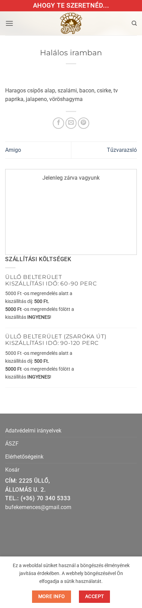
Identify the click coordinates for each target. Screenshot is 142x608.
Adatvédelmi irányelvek (33, 430)
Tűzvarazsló (122, 150)
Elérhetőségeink (24, 456)
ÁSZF (12, 443)
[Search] (134, 23)
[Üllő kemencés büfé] (71, 23)
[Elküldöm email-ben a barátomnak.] (71, 123)
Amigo (13, 150)
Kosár (12, 469)
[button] (9, 23)
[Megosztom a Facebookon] (58, 123)
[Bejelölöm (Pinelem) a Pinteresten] (83, 123)
